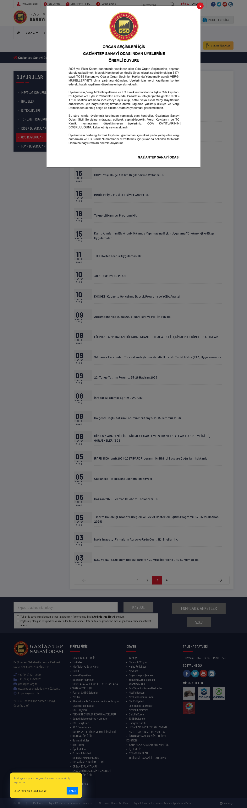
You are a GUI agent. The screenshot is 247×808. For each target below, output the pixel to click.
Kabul (72, 791)
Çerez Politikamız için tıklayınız (30, 790)
